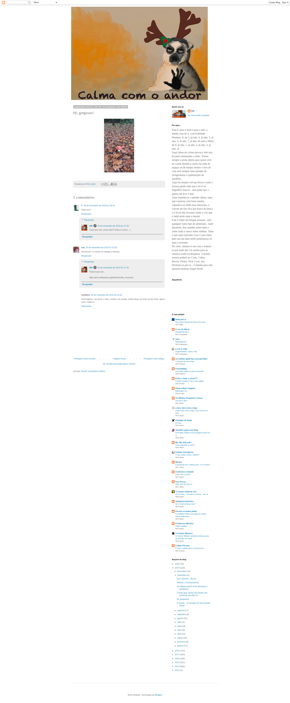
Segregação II (181, 342)
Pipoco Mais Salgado (185, 388)
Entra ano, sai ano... (183, 474)
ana (83, 247)
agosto (180, 618)
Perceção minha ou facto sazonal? (189, 371)
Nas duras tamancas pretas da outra (190, 322)
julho (179, 622)
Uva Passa (180, 482)
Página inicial (119, 359)
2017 (177, 654)
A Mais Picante (182, 546)
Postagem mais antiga (154, 359)
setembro (181, 614)
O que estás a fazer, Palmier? (187, 455)
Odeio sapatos (181, 526)
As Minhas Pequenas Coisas (189, 398)
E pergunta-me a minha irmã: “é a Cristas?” (193, 465)
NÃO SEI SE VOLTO (183, 484)
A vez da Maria (182, 329)
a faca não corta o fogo (186, 408)
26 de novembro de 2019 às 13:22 (106, 295)
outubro (181, 610)
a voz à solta (181, 349)
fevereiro (181, 642)
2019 (177, 568)
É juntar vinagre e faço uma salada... (190, 381)
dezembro (182, 571)
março (180, 638)
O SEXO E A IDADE (184, 472)
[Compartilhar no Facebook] (112, 184)
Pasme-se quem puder (186, 511)
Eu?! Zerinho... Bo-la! (186, 579)
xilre (177, 339)
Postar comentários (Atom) (93, 371)
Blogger (158, 695)
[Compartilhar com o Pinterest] (115, 184)
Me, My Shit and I (183, 442)
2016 (177, 658)
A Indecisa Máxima (184, 523)
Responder (86, 214)
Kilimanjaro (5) (181, 391)
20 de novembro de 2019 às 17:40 (113, 226)
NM (90, 226)
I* (82, 205)
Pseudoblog (181, 369)
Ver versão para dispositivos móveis (119, 364)
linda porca (180, 319)
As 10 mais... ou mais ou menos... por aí (191, 494)
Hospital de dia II (182, 332)
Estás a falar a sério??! (186, 378)
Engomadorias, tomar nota (186, 351)
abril (179, 634)
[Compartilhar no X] (109, 184)
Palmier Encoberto (184, 452)
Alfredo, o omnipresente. (188, 582)
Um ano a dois (181, 401)
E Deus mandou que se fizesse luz (189, 548)
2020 (177, 564)
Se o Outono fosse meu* (185, 504)
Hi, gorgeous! (183, 599)
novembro (182, 575)
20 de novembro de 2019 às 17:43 (113, 267)
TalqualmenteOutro (184, 501)
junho (180, 626)
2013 (177, 670)
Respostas (89, 220)
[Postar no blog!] (106, 184)
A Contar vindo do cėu (186, 492)
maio (179, 630)
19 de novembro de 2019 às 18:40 (99, 205)
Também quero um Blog (186, 430)
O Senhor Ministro (183, 533)
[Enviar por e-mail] (102, 184)
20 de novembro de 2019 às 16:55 (101, 247)
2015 (177, 662)
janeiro (180, 646)
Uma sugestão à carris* (185, 445)
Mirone (178, 462)
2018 (177, 651)
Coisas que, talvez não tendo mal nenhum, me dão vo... (192, 594)
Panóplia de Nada (183, 420)
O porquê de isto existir (184, 361)
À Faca (178, 423)
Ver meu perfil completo (198, 115)
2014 (177, 666)
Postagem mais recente (84, 359)
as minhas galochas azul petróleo (191, 359)
